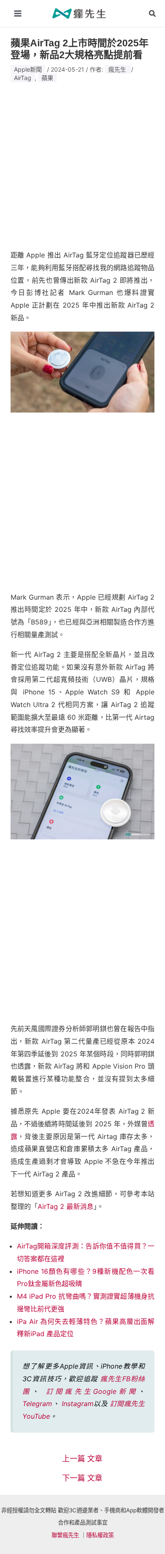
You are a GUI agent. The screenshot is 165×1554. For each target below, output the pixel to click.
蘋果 (47, 77)
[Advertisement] (82, 163)
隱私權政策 (100, 1535)
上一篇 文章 (82, 1459)
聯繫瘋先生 (65, 1535)
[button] (153, 13)
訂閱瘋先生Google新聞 (92, 1391)
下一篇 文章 (82, 1478)
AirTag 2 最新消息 (66, 1206)
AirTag (22, 77)
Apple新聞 (28, 69)
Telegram (37, 1403)
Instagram (78, 1403)
